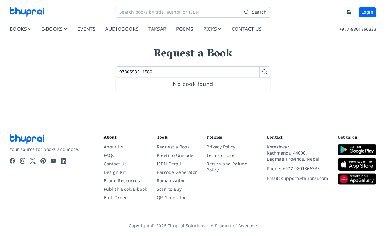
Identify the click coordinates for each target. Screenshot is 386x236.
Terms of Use (220, 155)
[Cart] (349, 12)
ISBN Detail (169, 164)
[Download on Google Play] (357, 149)
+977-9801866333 (357, 29)
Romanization (171, 180)
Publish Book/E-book (125, 189)
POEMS (185, 29)
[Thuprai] (27, 12)
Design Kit (115, 172)
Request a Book (173, 147)
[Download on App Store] (357, 164)
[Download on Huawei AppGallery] (357, 179)
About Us (113, 147)
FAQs (109, 155)
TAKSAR (157, 29)
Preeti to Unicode (175, 155)
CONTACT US (247, 29)
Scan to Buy (169, 189)
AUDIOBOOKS (122, 29)
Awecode (247, 225)
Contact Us (115, 164)
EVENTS (87, 29)
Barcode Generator (177, 172)
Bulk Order (115, 197)
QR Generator (171, 197)
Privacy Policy (221, 147)
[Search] (264, 71)
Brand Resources (122, 180)
